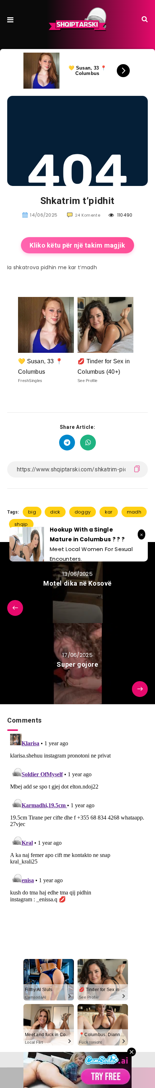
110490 (124, 215)
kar (109, 512)
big (32, 512)
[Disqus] (77, 821)
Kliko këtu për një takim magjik (77, 245)
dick (55, 512)
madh (134, 512)
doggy (83, 512)
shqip (21, 524)
